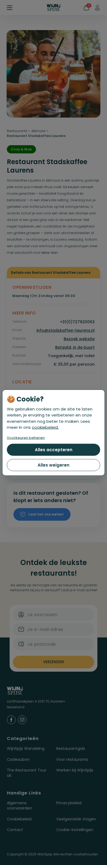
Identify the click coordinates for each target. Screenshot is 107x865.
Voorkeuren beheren (26, 437)
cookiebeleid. (45, 427)
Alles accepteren (53, 449)
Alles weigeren (53, 465)
